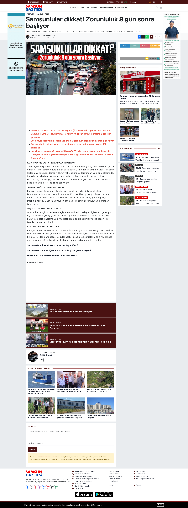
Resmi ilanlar (140, 474)
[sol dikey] (16, 46)
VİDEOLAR (48, 2)
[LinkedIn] (43, 487)
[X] (31, 487)
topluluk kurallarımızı (48, 457)
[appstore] (84, 494)
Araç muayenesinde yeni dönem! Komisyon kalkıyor (147, 169)
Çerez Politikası (142, 476)
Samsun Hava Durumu (83, 474)
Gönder (32, 449)
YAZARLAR (62, 2)
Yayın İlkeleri (113, 481)
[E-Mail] (42, 360)
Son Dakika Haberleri (83, 486)
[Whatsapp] (56, 487)
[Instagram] (39, 487)
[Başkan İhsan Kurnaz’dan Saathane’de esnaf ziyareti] (71, 380)
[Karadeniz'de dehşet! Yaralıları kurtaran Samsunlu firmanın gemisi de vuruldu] (41, 380)
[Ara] (157, 7)
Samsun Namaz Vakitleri (84, 476)
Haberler (30, 14)
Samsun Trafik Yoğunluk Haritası (87, 479)
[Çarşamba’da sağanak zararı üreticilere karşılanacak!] (41, 406)
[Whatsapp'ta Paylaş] (147, 37)
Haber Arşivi (79, 488)
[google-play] (104, 494)
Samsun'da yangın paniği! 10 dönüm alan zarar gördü (147, 202)
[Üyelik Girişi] (160, 2)
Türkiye (139, 165)
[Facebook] (27, 487)
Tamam (160, 504)
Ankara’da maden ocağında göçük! (146, 180)
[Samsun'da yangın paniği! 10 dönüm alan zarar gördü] (100, 380)
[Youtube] (48, 487)
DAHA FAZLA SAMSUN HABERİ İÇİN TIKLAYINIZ (52, 256)
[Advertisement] (71, 111)
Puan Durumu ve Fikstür (83, 481)
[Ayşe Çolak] (33, 356)
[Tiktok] (52, 487)
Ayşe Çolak (46, 355)
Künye (111, 485)
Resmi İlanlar (121, 8)
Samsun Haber (77, 8)
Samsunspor (91, 8)
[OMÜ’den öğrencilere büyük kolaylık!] (100, 406)
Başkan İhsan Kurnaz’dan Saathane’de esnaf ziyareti (146, 191)
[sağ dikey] (171, 46)
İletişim (138, 485)
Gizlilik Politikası (114, 479)
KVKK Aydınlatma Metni (145, 479)
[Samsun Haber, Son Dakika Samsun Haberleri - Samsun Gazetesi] (34, 7)
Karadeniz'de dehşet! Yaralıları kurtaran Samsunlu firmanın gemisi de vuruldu (41, 391)
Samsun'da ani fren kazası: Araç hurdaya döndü (52, 245)
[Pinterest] (35, 487)
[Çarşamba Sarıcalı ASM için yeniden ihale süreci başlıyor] (71, 406)
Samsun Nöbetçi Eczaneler (85, 471)
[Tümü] (159, 148)
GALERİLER (34, 2)
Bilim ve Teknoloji (115, 476)
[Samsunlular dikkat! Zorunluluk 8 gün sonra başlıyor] (71, 68)
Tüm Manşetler (80, 483)
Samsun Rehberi (106, 8)
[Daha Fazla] (151, 37)
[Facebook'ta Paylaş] (139, 37)
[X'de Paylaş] (143, 37)
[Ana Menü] (161, 7)
